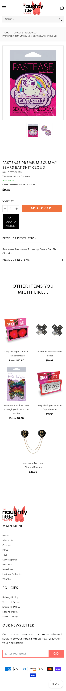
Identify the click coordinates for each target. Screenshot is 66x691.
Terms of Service (11, 602)
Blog (5, 550)
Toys (4, 554)
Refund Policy (10, 611)
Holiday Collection (12, 574)
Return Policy (10, 616)
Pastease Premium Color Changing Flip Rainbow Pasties (16, 409)
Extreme (7, 564)
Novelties (7, 569)
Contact (6, 545)
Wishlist (7, 578)
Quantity (8, 200)
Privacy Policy (10, 597)
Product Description (19, 238)
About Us (7, 540)
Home (5, 33)
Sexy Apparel (9, 559)
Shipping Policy (11, 606)
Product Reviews (16, 260)
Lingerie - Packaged (25, 33)
